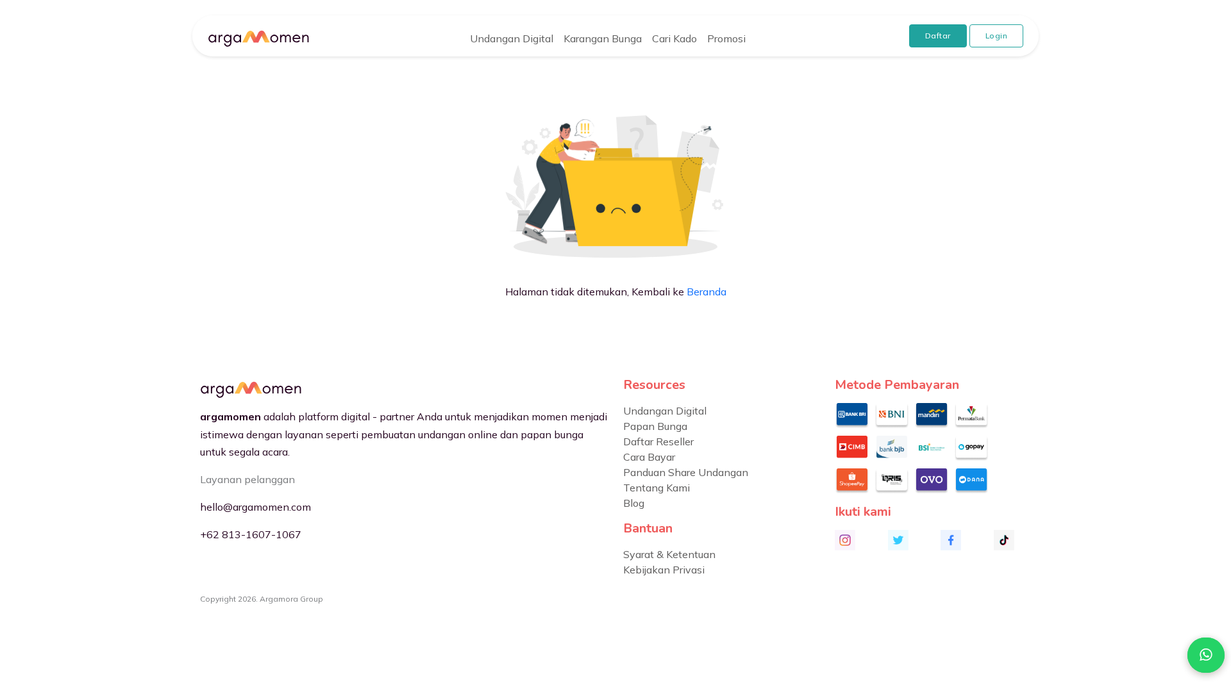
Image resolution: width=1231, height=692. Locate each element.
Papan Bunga (655, 426)
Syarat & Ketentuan (669, 554)
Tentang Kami (656, 487)
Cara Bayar (649, 456)
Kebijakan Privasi (664, 569)
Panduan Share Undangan (685, 472)
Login (996, 35)
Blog (633, 503)
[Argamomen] (259, 36)
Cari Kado (674, 38)
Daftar (938, 35)
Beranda (706, 291)
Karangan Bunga (603, 38)
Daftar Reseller (658, 441)
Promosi (726, 38)
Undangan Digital (511, 38)
